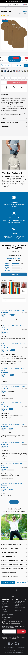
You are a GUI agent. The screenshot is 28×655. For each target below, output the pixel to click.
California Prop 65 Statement (19, 605)
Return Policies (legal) (18, 650)
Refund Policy (18, 610)
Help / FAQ (4, 604)
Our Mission (4, 603)
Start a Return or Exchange (5, 607)
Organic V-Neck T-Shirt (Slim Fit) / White (14, 386)
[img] (4, 312)
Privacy (10, 650)
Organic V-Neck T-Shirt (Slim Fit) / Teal (13, 310)
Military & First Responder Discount (7, 615)
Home (2, 8)
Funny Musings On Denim (7, 617)
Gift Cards (4, 609)
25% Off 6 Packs (19, 1)
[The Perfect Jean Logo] (13, 5)
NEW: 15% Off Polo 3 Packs (10, 1)
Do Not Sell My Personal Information (14, 652)
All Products (7, 8)
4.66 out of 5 (17, 258)
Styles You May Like (8, 582)
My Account (4, 619)
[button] (2, 4)
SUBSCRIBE (21, 631)
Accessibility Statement (19, 608)
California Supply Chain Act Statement (20, 602)
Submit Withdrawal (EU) (20, 607)
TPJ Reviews (4, 612)
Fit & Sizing (4, 611)
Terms (6, 650)
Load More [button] (14, 502)
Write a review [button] (14, 274)
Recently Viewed (21, 582)
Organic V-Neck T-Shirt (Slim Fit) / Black (13, 442)
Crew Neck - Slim (6, 66)
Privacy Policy (19, 637)
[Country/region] (24, 4)
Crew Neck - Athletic (17, 66)
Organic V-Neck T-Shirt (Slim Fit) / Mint (13, 424)
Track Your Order (5, 601)
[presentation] (14, 34)
